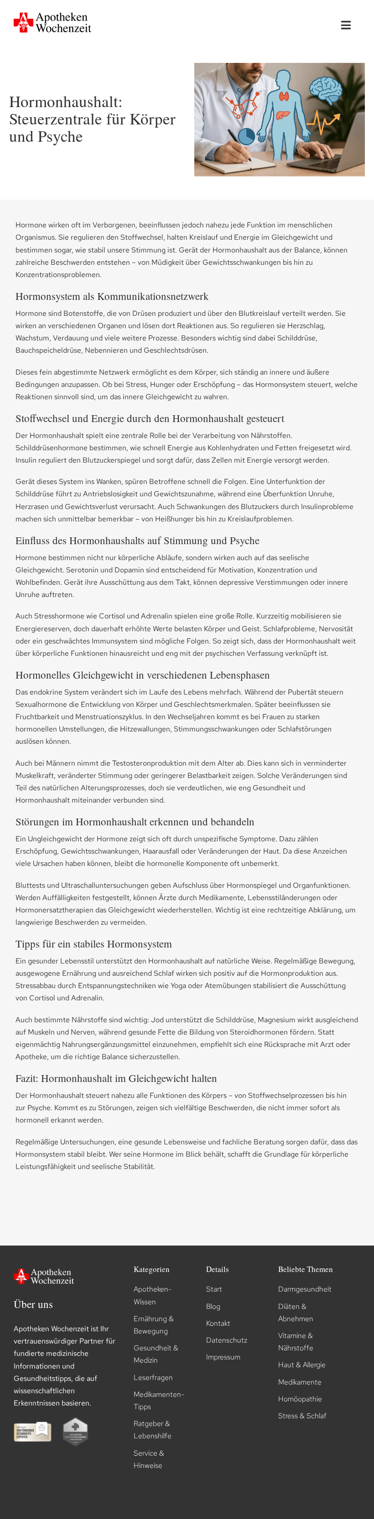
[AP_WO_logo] (55, 10)
